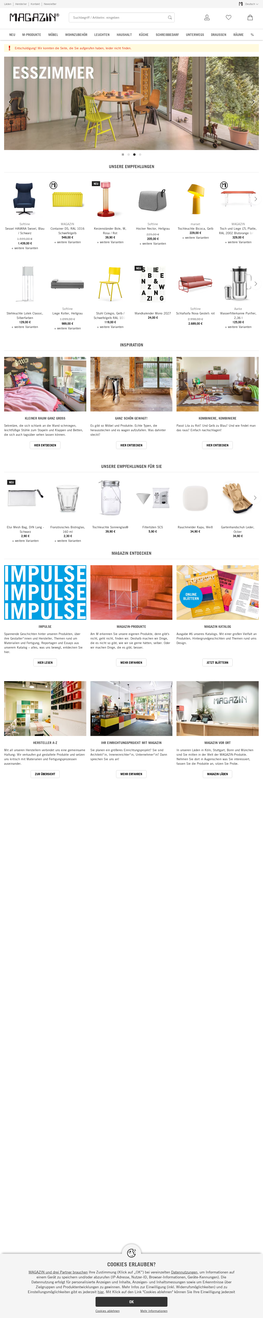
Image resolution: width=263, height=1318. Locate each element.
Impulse (45, 626)
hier (101, 1291)
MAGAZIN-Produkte (131, 626)
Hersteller (21, 4)
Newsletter (50, 4)
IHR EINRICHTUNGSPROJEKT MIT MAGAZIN (131, 742)
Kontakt (35, 4)
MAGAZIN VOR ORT (217, 742)
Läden (7, 4)
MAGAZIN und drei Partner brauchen (58, 1272)
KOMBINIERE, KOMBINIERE (217, 418)
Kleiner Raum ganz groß (45, 418)
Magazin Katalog (217, 626)
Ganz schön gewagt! (131, 418)
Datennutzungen (184, 1272)
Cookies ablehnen (108, 1311)
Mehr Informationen (153, 1311)
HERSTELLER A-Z (45, 742)
